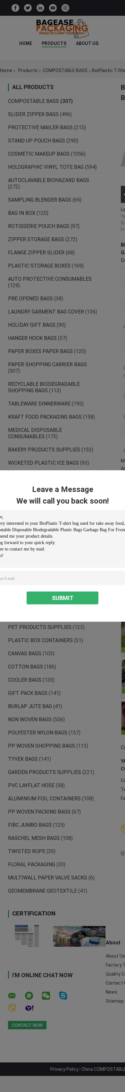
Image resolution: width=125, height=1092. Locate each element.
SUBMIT (62, 598)
